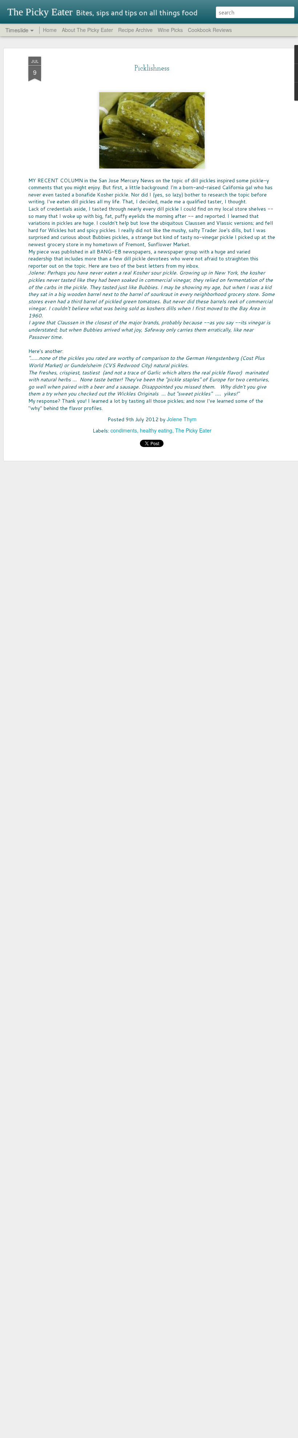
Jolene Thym (182, 419)
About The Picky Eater (87, 29)
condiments (123, 430)
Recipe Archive (135, 29)
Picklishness (151, 68)
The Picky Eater (193, 430)
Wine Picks (170, 29)
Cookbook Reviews (210, 29)
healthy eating (156, 430)
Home (50, 29)
